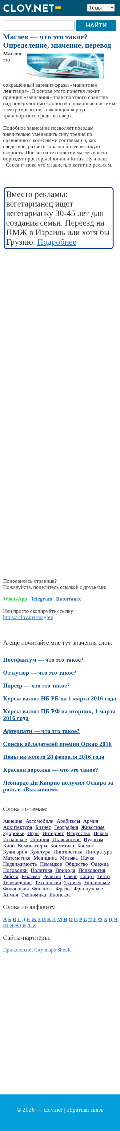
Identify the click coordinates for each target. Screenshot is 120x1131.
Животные (93, 827)
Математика (16, 858)
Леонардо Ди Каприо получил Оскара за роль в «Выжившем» (58, 786)
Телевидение (17, 882)
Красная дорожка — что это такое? (50, 769)
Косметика (62, 846)
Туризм (72, 882)
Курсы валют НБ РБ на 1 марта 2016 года (59, 698)
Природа (65, 870)
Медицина (45, 858)
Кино (9, 846)
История (39, 839)
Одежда (100, 864)
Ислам (101, 833)
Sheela (64, 950)
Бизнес (43, 827)
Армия (90, 821)
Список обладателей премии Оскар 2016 (57, 744)
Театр (103, 876)
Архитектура (17, 827)
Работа (10, 876)
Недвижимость (20, 864)
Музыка (69, 858)
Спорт (87, 876)
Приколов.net (18, 950)
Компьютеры (32, 846)
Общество (76, 864)
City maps (45, 950)
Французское (88, 889)
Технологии (48, 882)
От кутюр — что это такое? (40, 672)
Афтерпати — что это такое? (41, 731)
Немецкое (51, 864)
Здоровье (13, 833)
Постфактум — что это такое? (43, 659)
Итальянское (66, 839)
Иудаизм (93, 839)
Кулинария (15, 852)
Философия (16, 889)
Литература (99, 852)
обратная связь (85, 1109)
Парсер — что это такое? (36, 685)
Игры (33, 833)
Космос (85, 846)
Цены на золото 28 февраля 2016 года (53, 757)
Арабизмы (68, 821)
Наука (87, 858)
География (66, 827)
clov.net (53, 1109)
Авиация (12, 821)
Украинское (97, 882)
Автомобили (40, 821)
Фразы (63, 889)
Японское (60, 895)
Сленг (70, 876)
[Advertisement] (60, 316)
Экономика (33, 895)
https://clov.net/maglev (28, 617)
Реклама (31, 876)
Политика (41, 870)
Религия (52, 876)
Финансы (42, 889)
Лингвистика (68, 852)
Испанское (15, 839)
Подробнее (56, 241)
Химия (10, 895)
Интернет (53, 833)
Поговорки (15, 870)
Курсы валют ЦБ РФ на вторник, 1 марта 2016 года (59, 714)
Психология (91, 870)
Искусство (78, 833)
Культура (40, 852)
